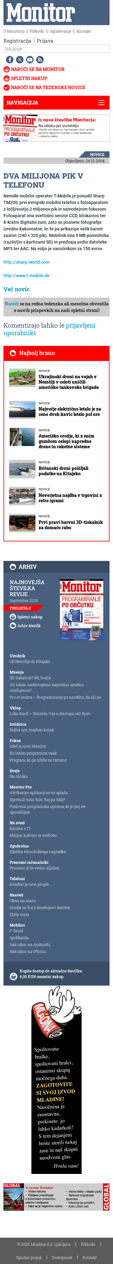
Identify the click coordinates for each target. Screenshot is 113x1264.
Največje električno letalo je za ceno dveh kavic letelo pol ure (70, 411)
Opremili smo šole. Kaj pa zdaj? (37, 799)
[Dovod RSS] (39, 59)
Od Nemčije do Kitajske (30, 661)
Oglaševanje (60, 31)
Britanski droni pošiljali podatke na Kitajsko (64, 470)
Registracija (17, 40)
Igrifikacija (19, 937)
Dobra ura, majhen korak (32, 729)
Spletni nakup (29, 78)
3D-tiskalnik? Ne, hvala (30, 677)
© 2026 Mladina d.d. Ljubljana (44, 1244)
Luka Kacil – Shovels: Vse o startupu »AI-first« (50, 713)
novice (97, 154)
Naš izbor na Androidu (30, 944)
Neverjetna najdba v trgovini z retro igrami (70, 497)
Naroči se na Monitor (38, 69)
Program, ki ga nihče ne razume (38, 759)
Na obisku (19, 776)
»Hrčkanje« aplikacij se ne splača (39, 792)
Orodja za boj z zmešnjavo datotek (40, 907)
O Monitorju (13, 31)
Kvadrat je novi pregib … (31, 884)
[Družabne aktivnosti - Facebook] (8, 59)
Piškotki (37, 31)
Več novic (16, 289)
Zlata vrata (19, 914)
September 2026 (24, 600)
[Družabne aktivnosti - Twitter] (18, 59)
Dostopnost (62, 1257)
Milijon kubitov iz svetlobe (33, 835)
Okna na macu (23, 900)
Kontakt (84, 31)
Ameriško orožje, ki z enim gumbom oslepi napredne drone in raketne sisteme (66, 441)
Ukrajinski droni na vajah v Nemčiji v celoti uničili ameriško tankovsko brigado (69, 382)
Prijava (45, 40)
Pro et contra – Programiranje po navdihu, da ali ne (55, 697)
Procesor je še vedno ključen (34, 867)
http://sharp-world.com (26, 262)
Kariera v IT (20, 828)
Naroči (12, 304)
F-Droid (16, 930)
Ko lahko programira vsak (33, 753)
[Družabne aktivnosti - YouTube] (29, 59)
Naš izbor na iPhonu (28, 951)
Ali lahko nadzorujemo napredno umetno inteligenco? (47, 687)
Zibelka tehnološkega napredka (38, 851)
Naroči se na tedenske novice (48, 87)
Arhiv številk (29, 625)
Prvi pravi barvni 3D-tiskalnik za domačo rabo (71, 524)
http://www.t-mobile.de (26, 275)
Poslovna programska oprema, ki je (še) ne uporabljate (47, 809)
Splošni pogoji (29, 1257)
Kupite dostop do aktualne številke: (51, 970)
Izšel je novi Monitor (28, 746)
